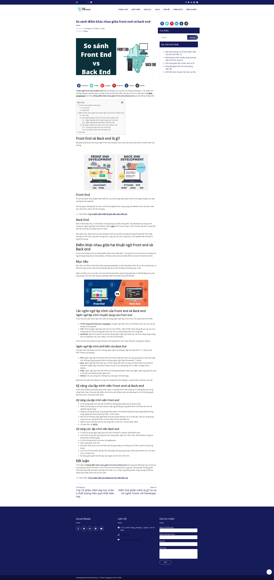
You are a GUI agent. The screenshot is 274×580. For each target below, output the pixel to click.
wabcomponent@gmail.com (102, 2)
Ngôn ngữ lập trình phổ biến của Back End (100, 122)
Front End (85, 108)
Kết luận (82, 132)
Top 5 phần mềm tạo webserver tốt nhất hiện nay (108, 478)
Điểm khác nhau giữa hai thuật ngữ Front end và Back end (101, 113)
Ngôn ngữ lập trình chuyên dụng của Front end (102, 120)
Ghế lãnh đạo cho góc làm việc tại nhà (180, 72)
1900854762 (82, 2)
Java (113, 226)
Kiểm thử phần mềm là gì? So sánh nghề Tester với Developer (137, 491)
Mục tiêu (85, 115)
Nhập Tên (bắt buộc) (166, 527)
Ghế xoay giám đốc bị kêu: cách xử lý (179, 63)
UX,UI (95, 424)
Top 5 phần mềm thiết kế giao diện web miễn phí (107, 214)
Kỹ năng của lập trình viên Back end (98, 130)
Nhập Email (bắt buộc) (167, 534)
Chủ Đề (162, 541)
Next (152, 487)
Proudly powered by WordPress (87, 578)
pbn (103, 28)
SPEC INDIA (117, 578)
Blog (86, 31)
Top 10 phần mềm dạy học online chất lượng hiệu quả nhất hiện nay (95, 493)
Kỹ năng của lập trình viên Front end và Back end (99, 125)
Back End (85, 110)
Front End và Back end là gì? (90, 105)
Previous (81, 487)
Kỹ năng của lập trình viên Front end (98, 127)
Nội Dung (162, 548)
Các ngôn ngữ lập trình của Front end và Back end (100, 118)
